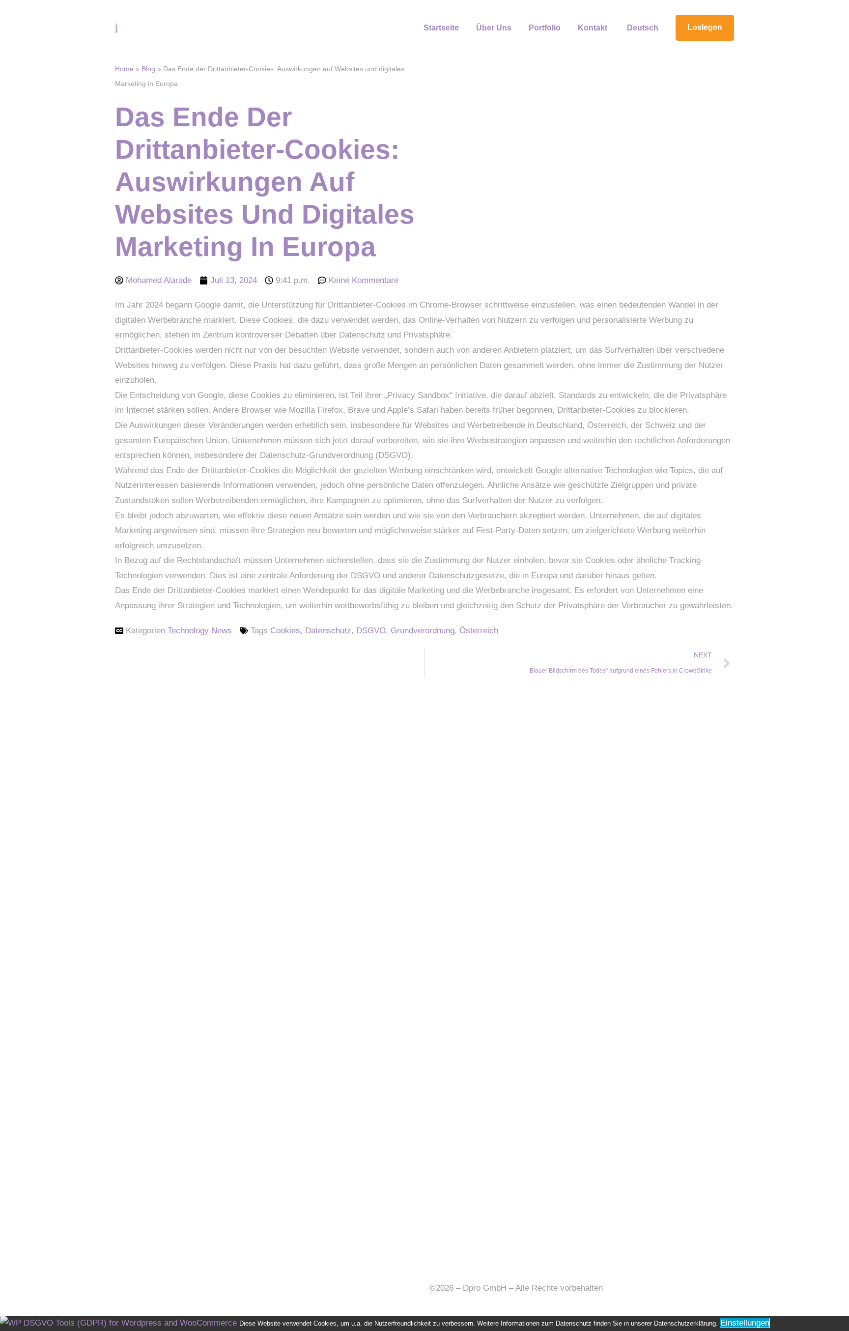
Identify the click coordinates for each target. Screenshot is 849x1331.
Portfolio (545, 28)
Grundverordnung (422, 630)
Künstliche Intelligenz (179, 1288)
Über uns (493, 28)
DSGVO (371, 630)
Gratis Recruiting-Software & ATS (287, 1288)
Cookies (285, 630)
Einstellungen (744, 1323)
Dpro (124, 1288)
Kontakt (592, 28)
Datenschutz (328, 630)
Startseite (441, 28)
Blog (148, 69)
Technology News (200, 630)
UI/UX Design (191, 1302)
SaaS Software (250, 1302)
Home (124, 69)
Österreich (478, 630)
